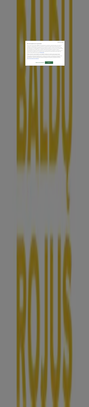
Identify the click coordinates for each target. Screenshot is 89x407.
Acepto (49, 62)
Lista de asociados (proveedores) (33, 58)
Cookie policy (42, 52)
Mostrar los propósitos (40, 62)
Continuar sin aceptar (60, 42)
